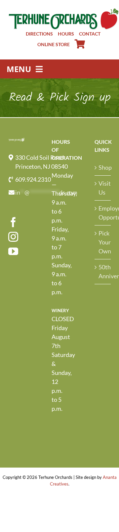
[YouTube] (13, 251)
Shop (103, 167)
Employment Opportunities (103, 213)
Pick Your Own (103, 242)
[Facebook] (13, 222)
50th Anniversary (103, 271)
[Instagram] (13, 237)
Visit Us (103, 188)
